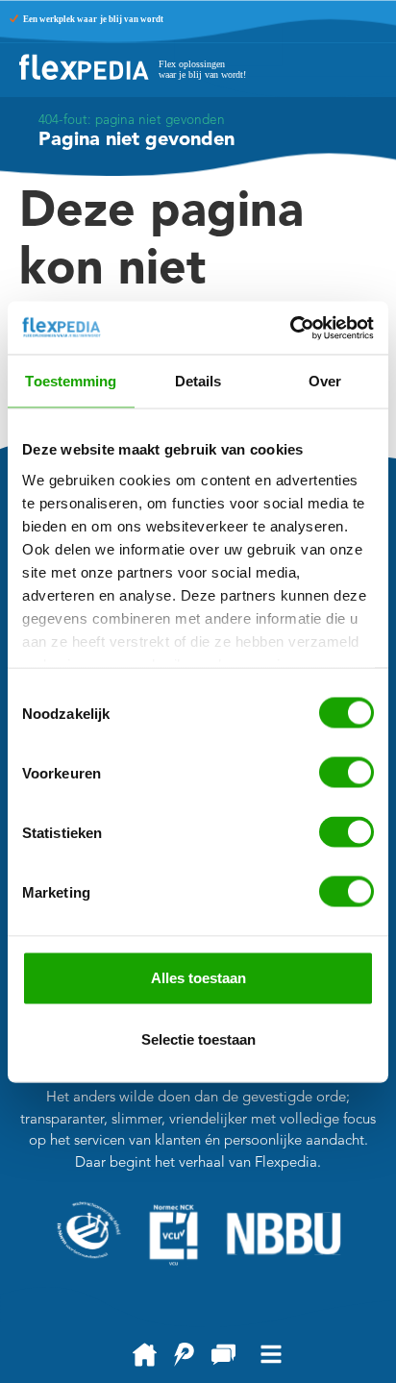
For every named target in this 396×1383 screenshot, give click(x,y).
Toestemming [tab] (70, 381)
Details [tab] (198, 381)
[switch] (346, 772)
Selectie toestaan (198, 1039)
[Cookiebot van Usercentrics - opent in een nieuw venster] (290, 327)
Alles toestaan (198, 978)
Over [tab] (325, 381)
